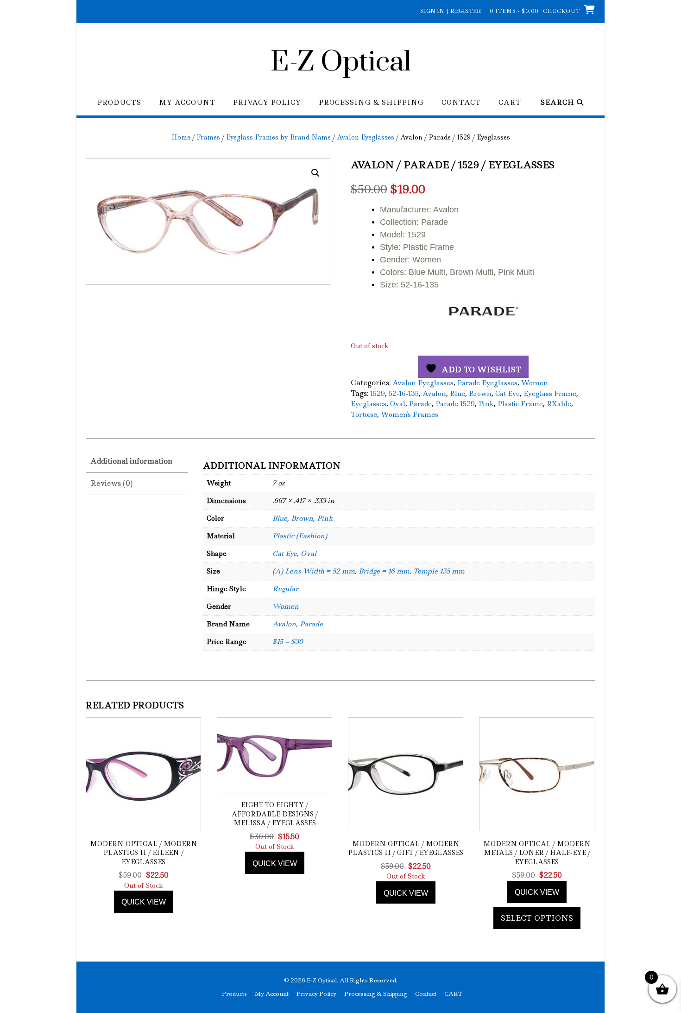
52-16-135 (404, 393)
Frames (208, 137)
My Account (187, 102)
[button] (315, 173)
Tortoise (364, 414)
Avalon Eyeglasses (365, 137)
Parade (420, 403)
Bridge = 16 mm (384, 571)
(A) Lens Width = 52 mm (313, 571)
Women (534, 383)
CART (509, 102)
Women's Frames (409, 414)
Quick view (143, 902)
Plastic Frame (520, 403)
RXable (559, 403)
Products (119, 102)
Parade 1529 (455, 403)
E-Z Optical (341, 62)
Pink (486, 403)
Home (180, 137)
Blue (457, 393)
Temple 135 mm (439, 571)
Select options (537, 918)
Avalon (434, 393)
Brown (480, 393)
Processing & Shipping (371, 102)
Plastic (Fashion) (299, 536)
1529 (377, 393)
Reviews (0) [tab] (111, 483)
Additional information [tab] (131, 461)
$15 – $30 (287, 641)
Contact (461, 102)
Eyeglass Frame (549, 393)
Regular (285, 588)
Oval (397, 403)
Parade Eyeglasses (487, 383)
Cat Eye (507, 393)
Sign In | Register (450, 11)
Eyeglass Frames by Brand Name (278, 137)
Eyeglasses (368, 403)
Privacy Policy (267, 102)
